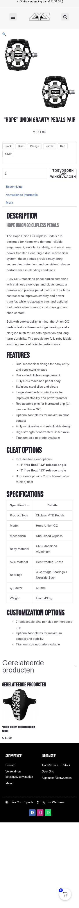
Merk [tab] (9, 202)
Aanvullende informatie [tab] (22, 194)
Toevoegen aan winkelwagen (63, 173)
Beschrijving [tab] (14, 186)
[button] (13, 17)
